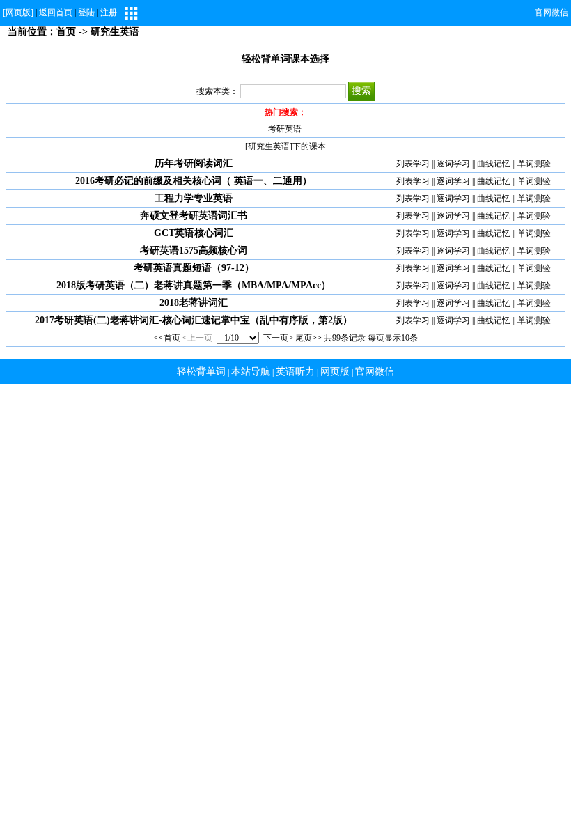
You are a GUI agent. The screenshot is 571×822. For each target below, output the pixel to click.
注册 (108, 12)
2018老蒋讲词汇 (193, 302)
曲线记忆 (493, 164)
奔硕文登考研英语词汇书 (193, 215)
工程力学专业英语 (194, 198)
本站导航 (250, 371)
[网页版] (18, 12)
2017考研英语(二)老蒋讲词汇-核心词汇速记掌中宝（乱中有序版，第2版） (193, 320)
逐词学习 (453, 164)
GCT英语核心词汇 (193, 233)
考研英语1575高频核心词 (193, 250)
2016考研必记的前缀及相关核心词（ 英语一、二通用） (193, 181)
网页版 (335, 371)
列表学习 (413, 164)
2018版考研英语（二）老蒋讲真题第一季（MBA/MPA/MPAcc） (193, 285)
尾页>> (308, 338)
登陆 (86, 12)
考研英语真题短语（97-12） (194, 268)
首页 (66, 31)
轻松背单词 (201, 371)
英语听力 (295, 371)
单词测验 (534, 164)
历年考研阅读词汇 (194, 163)
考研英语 (285, 129)
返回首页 (55, 12)
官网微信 (551, 12)
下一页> (278, 338)
